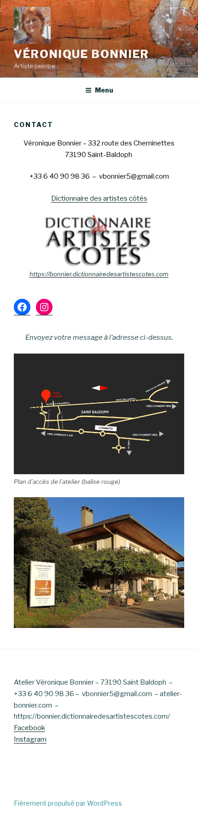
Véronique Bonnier (81, 54)
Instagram (30, 739)
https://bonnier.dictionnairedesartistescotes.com (99, 274)
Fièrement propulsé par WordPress (68, 803)
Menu (104, 90)
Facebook (29, 728)
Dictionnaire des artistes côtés (99, 198)
